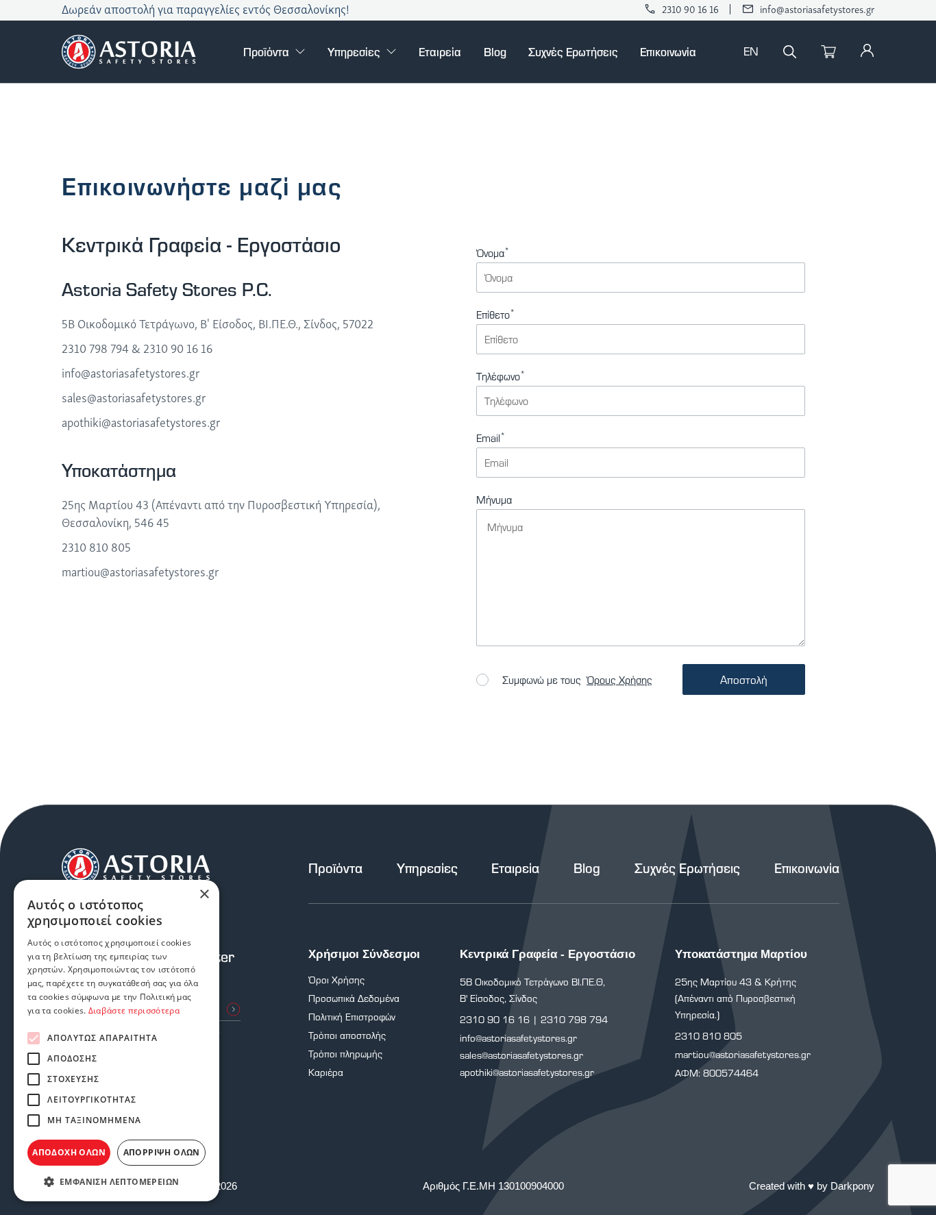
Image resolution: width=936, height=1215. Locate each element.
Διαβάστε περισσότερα (134, 1010)
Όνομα (492, 253)
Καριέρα (325, 1072)
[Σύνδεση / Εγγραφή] (867, 49)
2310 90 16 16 (690, 9)
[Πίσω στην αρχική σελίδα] (129, 52)
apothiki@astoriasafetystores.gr (141, 422)
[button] (116, 1181)
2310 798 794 (95, 348)
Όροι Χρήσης (336, 979)
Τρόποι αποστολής (347, 1035)
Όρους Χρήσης (619, 680)
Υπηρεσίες (354, 52)
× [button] (204, 894)
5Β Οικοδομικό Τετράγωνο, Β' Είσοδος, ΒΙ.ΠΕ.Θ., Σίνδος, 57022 (217, 323)
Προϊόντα (266, 52)
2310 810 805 (96, 547)
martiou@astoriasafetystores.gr (140, 571)
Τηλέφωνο (500, 377)
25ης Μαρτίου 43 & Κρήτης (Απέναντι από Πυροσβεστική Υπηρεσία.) (735, 998)
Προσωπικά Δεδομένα (353, 998)
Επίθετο (495, 315)
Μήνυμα (494, 500)
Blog (495, 51)
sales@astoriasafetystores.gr (134, 397)
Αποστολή (743, 679)
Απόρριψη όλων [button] (161, 1152)
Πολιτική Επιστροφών (351, 1016)
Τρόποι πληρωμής (345, 1053)
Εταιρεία (440, 51)
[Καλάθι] (828, 52)
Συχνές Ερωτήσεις (573, 51)
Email (490, 438)
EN (751, 52)
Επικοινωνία (668, 51)
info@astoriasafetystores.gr (817, 9)
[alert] (116, 1040)
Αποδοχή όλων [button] (69, 1152)
